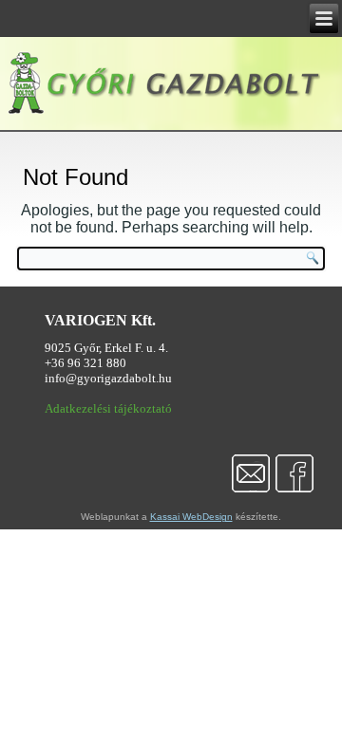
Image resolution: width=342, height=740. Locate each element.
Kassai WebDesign (191, 516)
